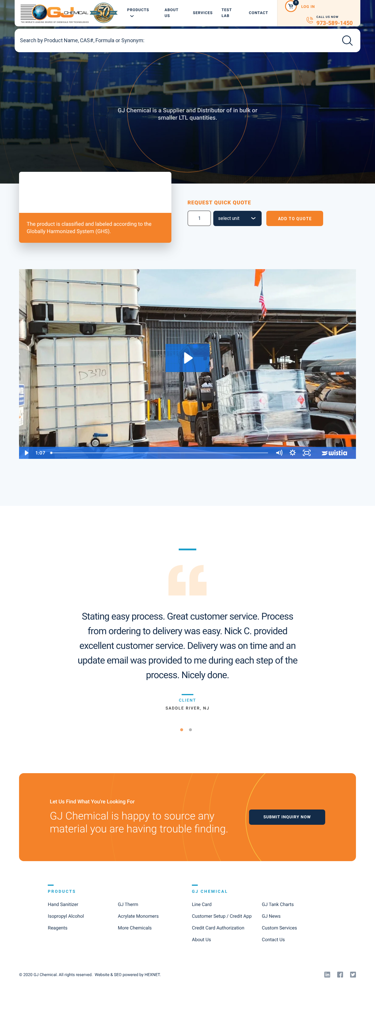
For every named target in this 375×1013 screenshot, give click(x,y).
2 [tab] (193, 729)
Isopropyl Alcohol (66, 916)
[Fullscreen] (307, 453)
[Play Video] (26, 453)
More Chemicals (135, 928)
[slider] (159, 453)
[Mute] (279, 453)
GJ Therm (128, 904)
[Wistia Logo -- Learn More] (335, 453)
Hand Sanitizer (63, 904)
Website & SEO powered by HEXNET (127, 975)
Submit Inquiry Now (287, 817)
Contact (258, 13)
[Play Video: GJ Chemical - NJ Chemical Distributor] (187, 358)
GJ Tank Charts (278, 904)
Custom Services (279, 928)
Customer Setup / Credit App (222, 916)
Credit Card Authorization (218, 928)
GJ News (271, 916)
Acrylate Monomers (138, 916)
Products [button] (138, 10)
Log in (308, 7)
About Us (171, 13)
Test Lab (226, 13)
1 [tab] (184, 729)
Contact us (273, 939)
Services (203, 13)
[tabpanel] (187, 630)
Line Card (202, 904)
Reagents (57, 928)
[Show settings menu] (293, 453)
